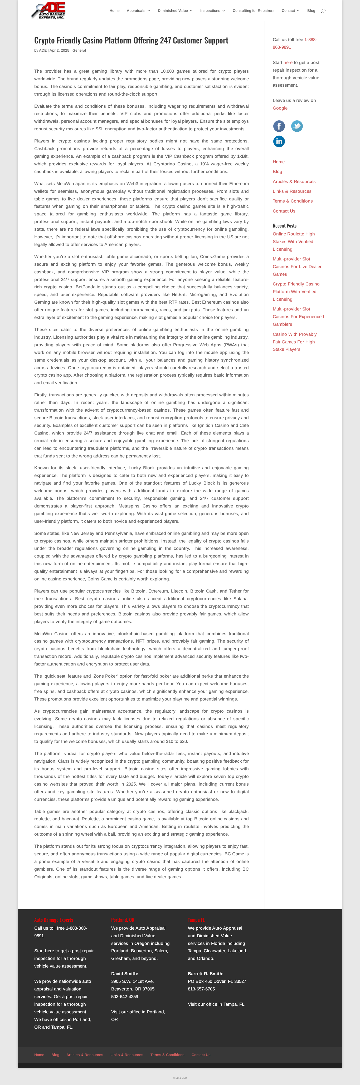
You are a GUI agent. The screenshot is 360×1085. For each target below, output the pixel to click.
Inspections (210, 11)
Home (115, 11)
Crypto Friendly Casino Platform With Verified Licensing (296, 292)
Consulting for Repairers (254, 11)
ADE (43, 50)
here (288, 62)
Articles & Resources (294, 181)
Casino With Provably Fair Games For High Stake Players (295, 342)
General (79, 50)
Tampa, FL (61, 1027)
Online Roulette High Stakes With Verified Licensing (294, 241)
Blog (311, 11)
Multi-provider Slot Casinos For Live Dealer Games (297, 267)
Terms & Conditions (293, 201)
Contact (288, 11)
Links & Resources (292, 191)
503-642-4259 (124, 996)
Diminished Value (173, 11)
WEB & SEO (180, 1078)
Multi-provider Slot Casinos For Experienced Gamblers (298, 317)
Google (280, 108)
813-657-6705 (201, 989)
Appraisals (136, 11)
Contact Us (284, 211)
